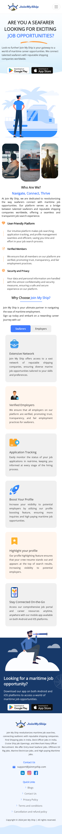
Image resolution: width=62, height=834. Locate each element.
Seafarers (20, 328)
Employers (41, 328)
